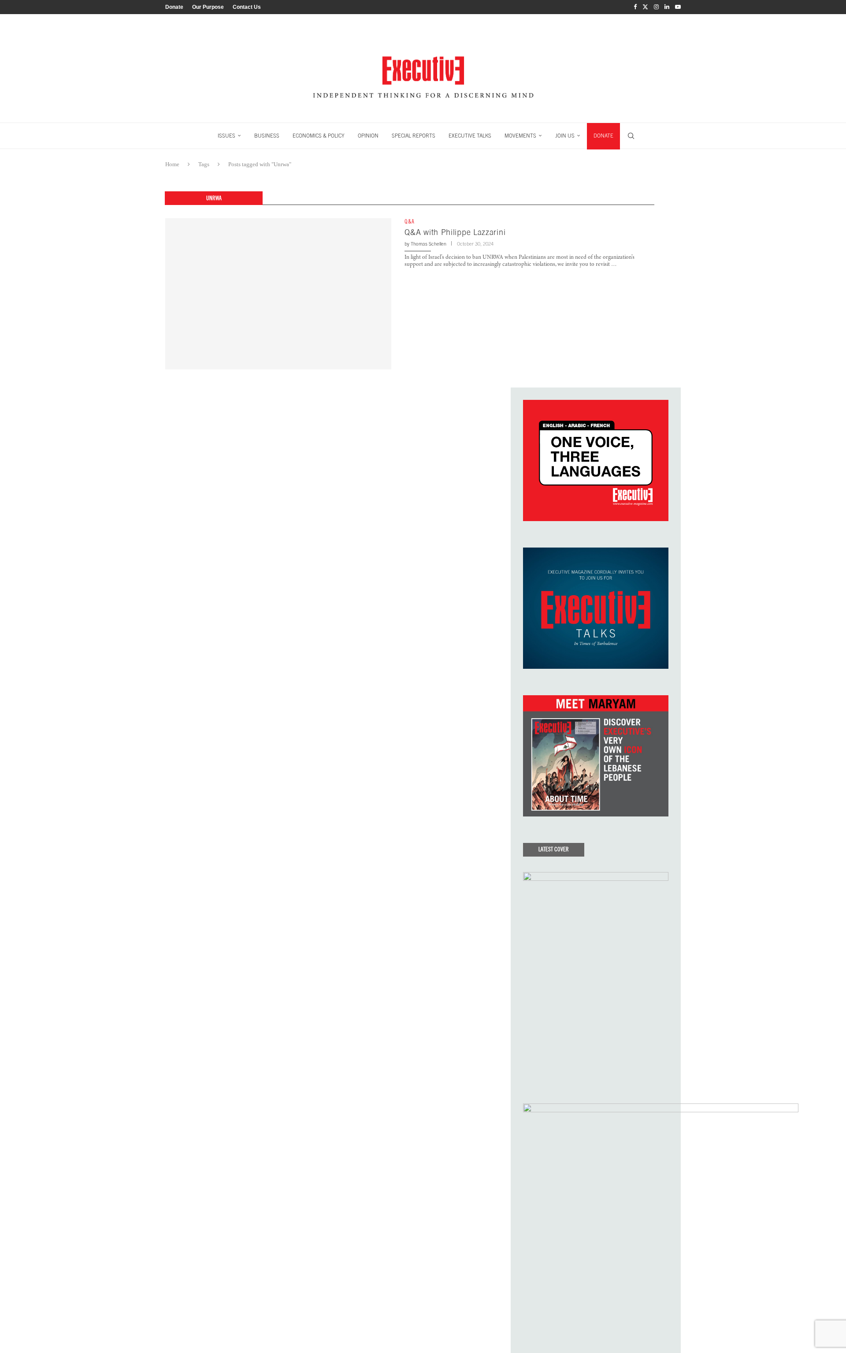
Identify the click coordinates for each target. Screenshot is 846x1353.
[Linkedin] (666, 7)
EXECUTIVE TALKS (470, 136)
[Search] (631, 136)
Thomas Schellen (428, 243)
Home (172, 164)
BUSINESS (266, 136)
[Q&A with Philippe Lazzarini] (278, 293)
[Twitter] (645, 7)
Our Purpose (208, 7)
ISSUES (226, 136)
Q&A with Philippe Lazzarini (454, 232)
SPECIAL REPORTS (413, 136)
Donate (174, 7)
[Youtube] (678, 7)
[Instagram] (656, 7)
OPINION (368, 136)
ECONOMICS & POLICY (319, 136)
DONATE (603, 136)
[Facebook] (635, 7)
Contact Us (247, 7)
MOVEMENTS (520, 136)
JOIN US (565, 136)
